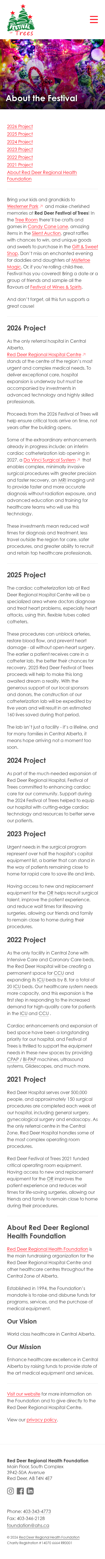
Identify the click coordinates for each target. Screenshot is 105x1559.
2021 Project (20, 165)
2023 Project (20, 149)
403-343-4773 (37, 1511)
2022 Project (20, 157)
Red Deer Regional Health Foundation (49, 1537)
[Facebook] (20, 1491)
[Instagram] (10, 1491)
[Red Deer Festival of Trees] (21, 19)
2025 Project (20, 134)
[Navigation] (94, 19)
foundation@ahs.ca (28, 1525)
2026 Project (20, 126)
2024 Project (20, 142)
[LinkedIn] (30, 1491)
